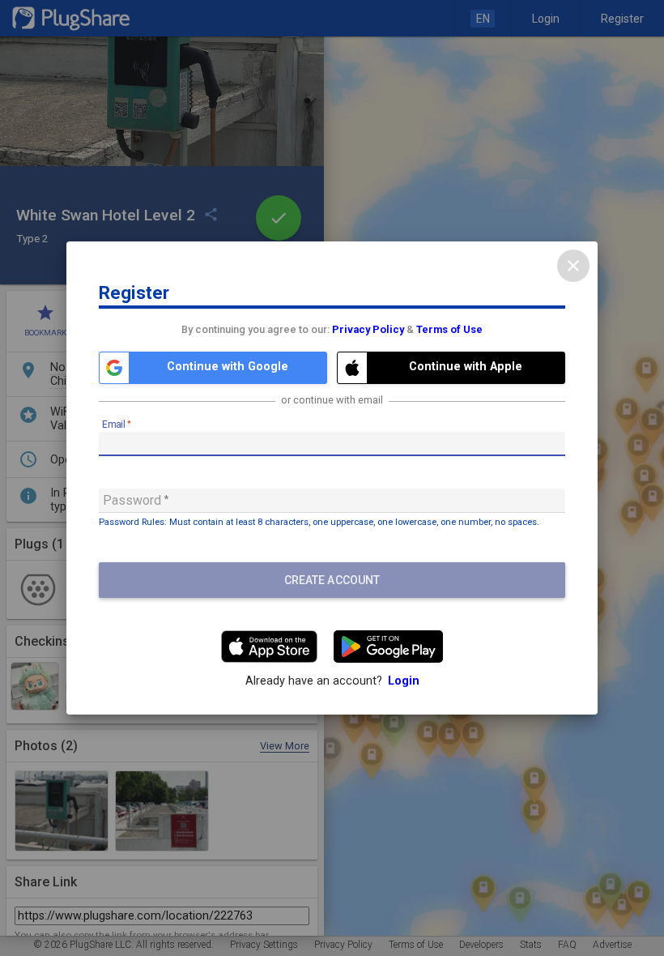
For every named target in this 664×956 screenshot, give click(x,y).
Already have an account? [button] (332, 681)
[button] (213, 368)
